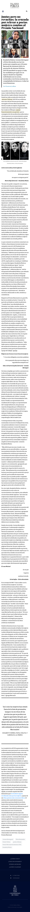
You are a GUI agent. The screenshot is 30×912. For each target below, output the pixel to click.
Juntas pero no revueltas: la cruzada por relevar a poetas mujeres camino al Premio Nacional (15, 22)
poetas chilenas (17, 842)
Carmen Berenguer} (8, 839)
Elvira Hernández (20, 839)
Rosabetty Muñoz (7, 847)
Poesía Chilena (6, 842)
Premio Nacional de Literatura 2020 (12, 844)
